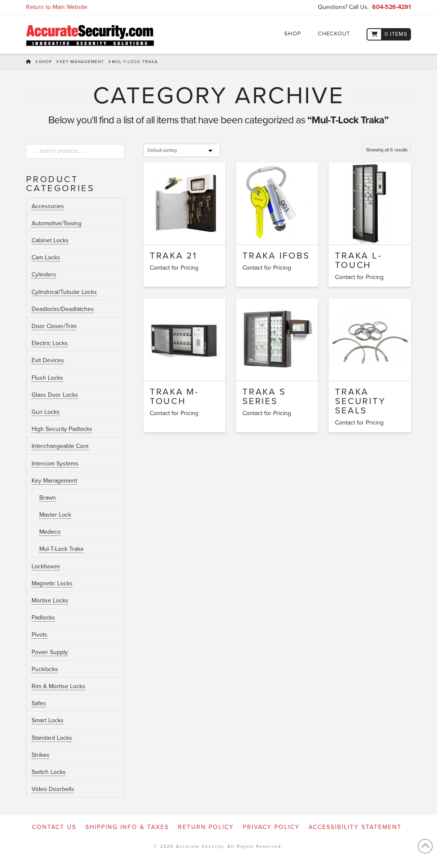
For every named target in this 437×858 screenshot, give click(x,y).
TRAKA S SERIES (264, 397)
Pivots (39, 634)
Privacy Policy (271, 827)
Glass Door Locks (55, 394)
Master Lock (55, 514)
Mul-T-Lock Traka (61, 549)
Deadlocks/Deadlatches (63, 309)
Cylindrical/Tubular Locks (64, 292)
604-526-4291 (391, 7)
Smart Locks (48, 720)
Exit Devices (48, 360)
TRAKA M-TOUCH (174, 397)
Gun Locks (46, 412)
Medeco (50, 531)
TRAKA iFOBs (275, 255)
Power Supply (50, 652)
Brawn (47, 497)
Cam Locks (46, 257)
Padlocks (43, 617)
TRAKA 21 (173, 255)
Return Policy (206, 827)
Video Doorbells (53, 789)
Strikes (41, 755)
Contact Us (54, 827)
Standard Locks (52, 738)
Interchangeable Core (60, 446)
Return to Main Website (56, 7)
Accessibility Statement (355, 827)
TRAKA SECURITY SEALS (360, 401)
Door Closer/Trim (54, 326)
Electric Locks (50, 343)
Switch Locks (49, 772)
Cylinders (44, 274)
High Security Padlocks (62, 429)
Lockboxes (46, 566)
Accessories (48, 206)
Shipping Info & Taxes (127, 827)
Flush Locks (47, 377)
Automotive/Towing (57, 223)
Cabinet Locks (50, 240)
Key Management (54, 480)
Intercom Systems (55, 463)
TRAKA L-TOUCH (358, 260)
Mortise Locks (50, 600)
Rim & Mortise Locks (58, 686)
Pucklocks (45, 669)
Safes (39, 703)
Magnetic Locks (52, 583)
